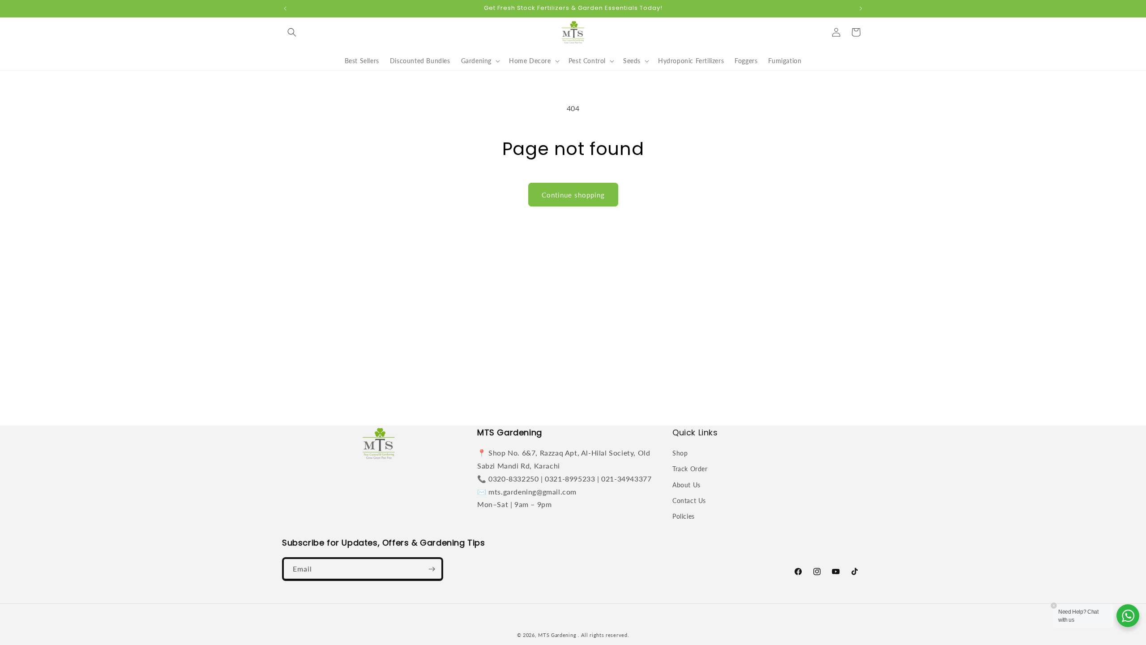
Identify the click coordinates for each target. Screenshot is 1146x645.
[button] (292, 32)
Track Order (690, 469)
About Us (686, 485)
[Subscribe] (431, 569)
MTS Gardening (557, 635)
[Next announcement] (861, 8)
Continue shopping (573, 195)
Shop (680, 453)
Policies (683, 516)
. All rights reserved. (603, 635)
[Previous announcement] (285, 8)
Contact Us (689, 500)
